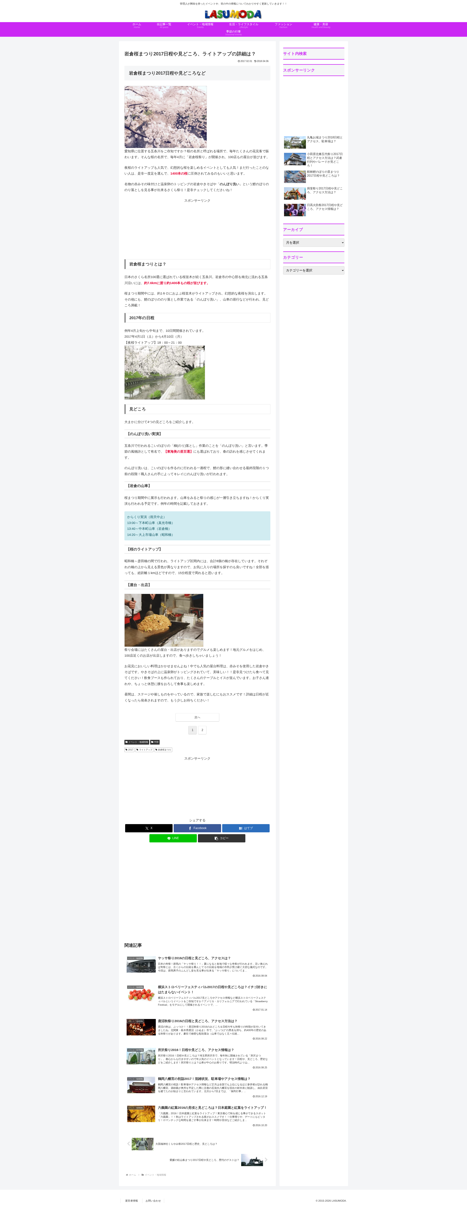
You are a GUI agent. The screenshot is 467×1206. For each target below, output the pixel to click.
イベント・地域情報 (138, 742)
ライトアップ (145, 749)
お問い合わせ (153, 1200)
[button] (221, 838)
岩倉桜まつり (164, 749)
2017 (130, 749)
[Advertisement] (197, 229)
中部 (156, 742)
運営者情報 (131, 1200)
